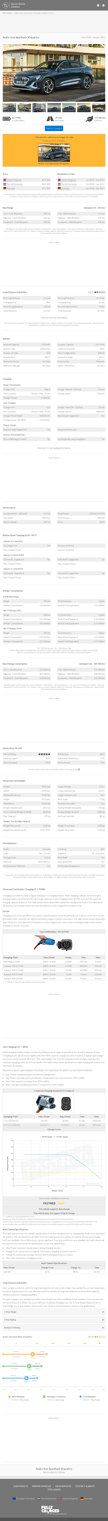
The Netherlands (14, 184)
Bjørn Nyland (23, 821)
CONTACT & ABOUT (85, 1486)
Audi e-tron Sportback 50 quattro (54, 163)
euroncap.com (73, 769)
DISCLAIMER (54, 1489)
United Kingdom (13, 180)
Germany (10, 188)
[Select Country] (103, 5)
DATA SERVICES (63, 1486)
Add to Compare (54, 128)
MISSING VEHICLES (41, 1486)
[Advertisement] (54, 24)
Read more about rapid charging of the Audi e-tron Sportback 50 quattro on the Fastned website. (48, 1070)
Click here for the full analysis (54, 317)
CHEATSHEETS (20, 1486)
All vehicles (7, 13)
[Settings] (98, 5)
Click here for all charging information (54, 448)
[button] (103, 46)
